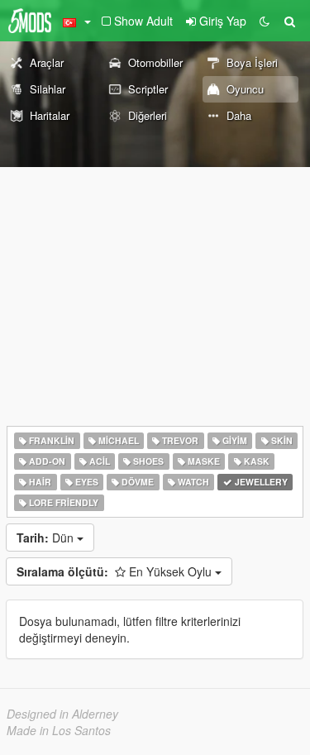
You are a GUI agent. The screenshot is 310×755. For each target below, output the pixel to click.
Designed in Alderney (62, 713)
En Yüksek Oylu (116, 571)
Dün (47, 537)
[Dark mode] (264, 20)
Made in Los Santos (59, 730)
